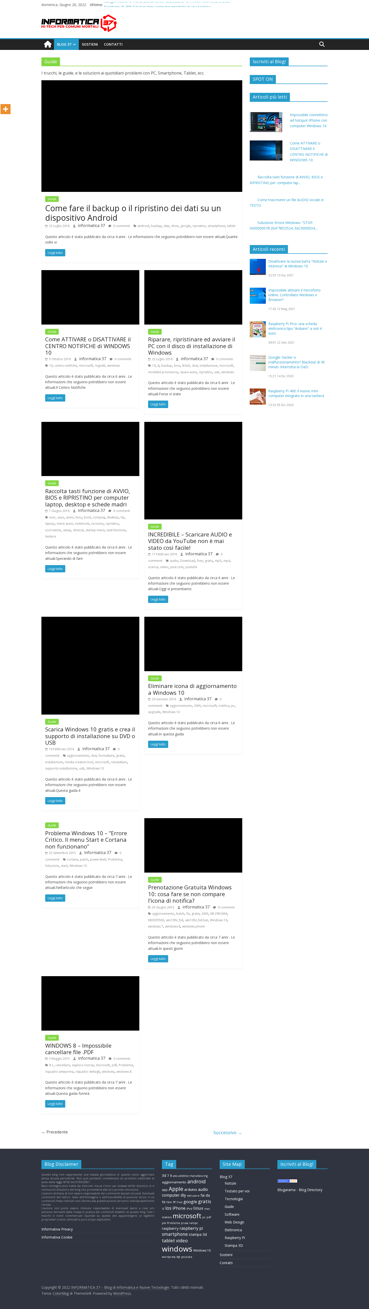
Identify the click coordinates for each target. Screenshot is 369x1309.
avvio (70, 517)
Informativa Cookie (57, 1237)
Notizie (230, 1183)
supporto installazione (61, 768)
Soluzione (52, 866)
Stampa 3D (234, 1245)
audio (174, 561)
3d (164, 1175)
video (164, 567)
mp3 (218, 561)
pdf (114, 1065)
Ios (168, 1208)
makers (167, 1217)
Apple (176, 1188)
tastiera (50, 536)
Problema (115, 859)
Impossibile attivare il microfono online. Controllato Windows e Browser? (294, 295)
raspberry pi (191, 1228)
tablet (231, 226)
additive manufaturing (193, 1176)
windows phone (193, 926)
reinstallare (119, 762)
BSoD (186, 365)
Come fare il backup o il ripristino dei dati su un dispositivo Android (133, 213)
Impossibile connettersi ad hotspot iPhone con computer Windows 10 (309, 120)
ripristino (199, 226)
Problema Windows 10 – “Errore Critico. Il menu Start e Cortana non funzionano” (86, 839)
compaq (99, 517)
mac (207, 1208)
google (185, 226)
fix (188, 913)
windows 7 (155, 926)
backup (156, 226)
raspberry (170, 1228)
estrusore (193, 1195)
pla (164, 1223)
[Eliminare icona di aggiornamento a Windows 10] (193, 620)
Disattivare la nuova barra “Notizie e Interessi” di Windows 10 (297, 263)
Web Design (234, 1222)
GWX (197, 706)
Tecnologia (234, 1198)
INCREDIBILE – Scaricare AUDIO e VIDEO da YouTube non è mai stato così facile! (190, 540)
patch (84, 859)
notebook (82, 523)
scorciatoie (53, 530)
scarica (153, 567)
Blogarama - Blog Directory (299, 1189)
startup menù (95, 530)
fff (174, 1202)
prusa (184, 1223)
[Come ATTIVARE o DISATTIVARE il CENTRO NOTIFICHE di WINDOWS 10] (90, 273)
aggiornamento (78, 755)
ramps (193, 1223)
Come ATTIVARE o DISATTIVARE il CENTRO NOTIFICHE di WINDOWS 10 (88, 345)
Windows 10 (95, 768)
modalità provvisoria (163, 372)
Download (187, 561)
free (200, 561)
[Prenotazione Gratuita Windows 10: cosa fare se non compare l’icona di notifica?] (193, 821)
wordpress (168, 1257)
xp (178, 1256)
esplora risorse (83, 1065)
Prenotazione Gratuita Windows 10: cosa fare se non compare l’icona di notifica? (190, 893)
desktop (113, 517)
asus (60, 517)
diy (183, 1195)
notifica (224, 706)
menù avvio (65, 523)
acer (52, 517)
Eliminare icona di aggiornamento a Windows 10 (192, 689)
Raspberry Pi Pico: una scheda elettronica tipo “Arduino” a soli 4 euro (295, 328)
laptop (50, 523)
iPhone (179, 1208)
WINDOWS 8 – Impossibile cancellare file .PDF (78, 1049)
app (165, 1190)
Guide (52, 199)
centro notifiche (66, 365)
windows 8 (172, 926)
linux (198, 1208)
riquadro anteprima (59, 1071)
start (64, 866)
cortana (72, 859)
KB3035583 (156, 920)
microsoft (86, 365)
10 (51, 365)
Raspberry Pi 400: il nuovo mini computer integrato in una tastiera (296, 393)
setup (67, 530)
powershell (98, 859)
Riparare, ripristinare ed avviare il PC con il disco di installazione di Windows (191, 345)
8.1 (51, 1065)
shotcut (78, 530)
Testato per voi (237, 1191)
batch (180, 913)
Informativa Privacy (57, 1229)
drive (174, 226)
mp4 (226, 561)
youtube (191, 567)
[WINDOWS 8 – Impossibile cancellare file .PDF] (90, 979)
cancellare (62, 1065)
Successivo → (227, 1132)
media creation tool (79, 762)
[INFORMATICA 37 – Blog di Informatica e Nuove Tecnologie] (47, 44)
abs (175, 1176)
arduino (190, 1189)
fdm (169, 1202)
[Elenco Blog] (287, 1181)
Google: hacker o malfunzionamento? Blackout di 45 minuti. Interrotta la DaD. (167, 4)
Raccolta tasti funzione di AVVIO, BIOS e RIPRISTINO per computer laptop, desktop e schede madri (87, 497)
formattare (106, 755)
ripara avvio (188, 372)
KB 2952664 (218, 913)
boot (87, 517)
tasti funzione (116, 530)
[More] (6, 109)
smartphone (216, 226)
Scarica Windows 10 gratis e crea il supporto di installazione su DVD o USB (90, 735)
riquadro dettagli (88, 1071)
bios (177, 365)
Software (232, 1214)
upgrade (154, 712)
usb (216, 372)
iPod (189, 1208)
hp (123, 517)
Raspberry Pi (235, 1237)
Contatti (113, 44)
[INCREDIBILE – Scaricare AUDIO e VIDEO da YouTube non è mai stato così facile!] (193, 425)
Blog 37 (64, 44)
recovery (97, 523)
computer (171, 1195)
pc (233, 706)
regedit (100, 365)
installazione (208, 365)
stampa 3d (198, 1234)
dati (166, 226)
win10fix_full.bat (196, 920)
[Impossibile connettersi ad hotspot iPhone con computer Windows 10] (266, 114)
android (143, 226)
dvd (195, 365)
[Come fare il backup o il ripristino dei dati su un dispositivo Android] (141, 83)
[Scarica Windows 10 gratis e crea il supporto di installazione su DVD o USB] (90, 620)
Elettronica (233, 1229)
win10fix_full (174, 920)
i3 (163, 1208)
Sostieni (90, 44)
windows (113, 365)
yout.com (176, 567)
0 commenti (121, 226)
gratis (209, 561)
